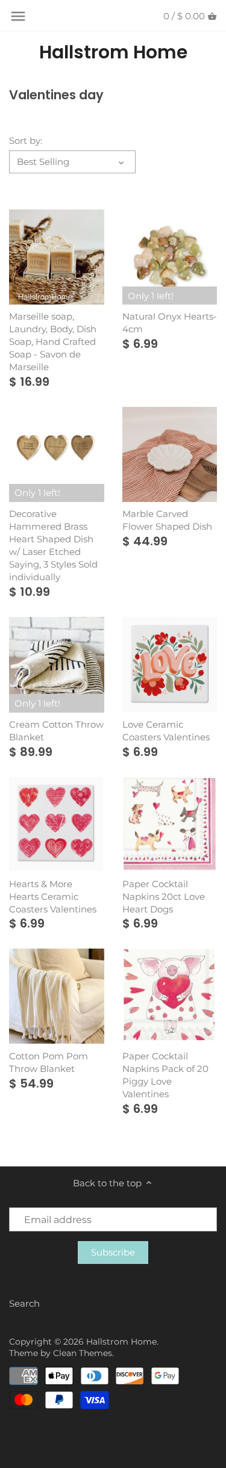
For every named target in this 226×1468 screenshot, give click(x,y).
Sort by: (25, 140)
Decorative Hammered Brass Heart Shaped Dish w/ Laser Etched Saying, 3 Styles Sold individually (53, 545)
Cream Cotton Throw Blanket (56, 731)
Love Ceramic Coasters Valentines (166, 731)
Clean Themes (82, 1353)
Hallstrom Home (113, 52)
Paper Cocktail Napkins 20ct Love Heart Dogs (163, 896)
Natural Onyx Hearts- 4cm (169, 323)
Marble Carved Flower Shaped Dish (167, 520)
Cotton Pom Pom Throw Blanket (48, 1062)
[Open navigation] (18, 16)
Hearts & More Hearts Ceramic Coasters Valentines (52, 896)
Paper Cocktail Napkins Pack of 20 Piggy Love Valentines (165, 1075)
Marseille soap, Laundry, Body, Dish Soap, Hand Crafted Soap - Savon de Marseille (52, 342)
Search (24, 1303)
